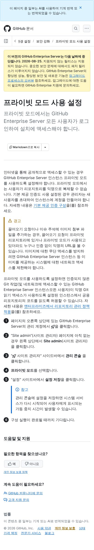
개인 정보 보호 (65, 528)
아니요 (34, 464)
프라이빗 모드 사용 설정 (73, 41)
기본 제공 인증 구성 (50, 205)
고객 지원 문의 (18, 500)
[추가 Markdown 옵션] (45, 147)
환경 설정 (24, 41)
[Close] (81, 7)
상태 (82, 528)
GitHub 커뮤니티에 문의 (25, 493)
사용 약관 (44, 528)
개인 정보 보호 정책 (16, 472)
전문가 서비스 (31, 533)
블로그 (49, 533)
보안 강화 (43, 41)
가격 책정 (10, 533)
